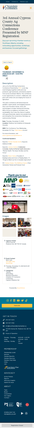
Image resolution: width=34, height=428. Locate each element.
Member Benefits (9, 356)
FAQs (6, 362)
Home (7, 1)
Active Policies (8, 376)
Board (6, 392)
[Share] (7, 78)
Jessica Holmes (12, 147)
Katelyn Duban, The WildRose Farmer (16, 163)
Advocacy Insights (9, 380)
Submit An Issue (9, 382)
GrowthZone (21, 288)
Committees (8, 394)
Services (6, 354)
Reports (6, 378)
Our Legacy (7, 395)
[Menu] (31, 8)
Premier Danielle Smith (14, 142)
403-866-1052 (10, 261)
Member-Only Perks (10, 360)
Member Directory (9, 358)
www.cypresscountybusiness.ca (12, 135)
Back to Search (7, 62)
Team (5, 390)
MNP (19, 88)
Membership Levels (10, 352)
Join (5, 364)
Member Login (24, 1)
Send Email (9, 263)
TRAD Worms (18, 130)
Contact (6, 397)
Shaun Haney (12, 156)
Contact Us (15, 1)
